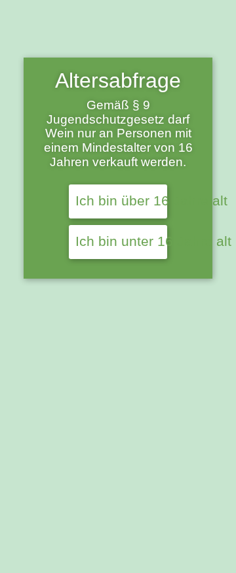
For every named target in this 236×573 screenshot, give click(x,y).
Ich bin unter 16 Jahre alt (121, 241)
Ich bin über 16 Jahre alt (121, 201)
